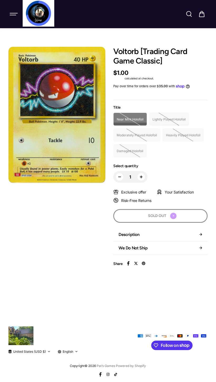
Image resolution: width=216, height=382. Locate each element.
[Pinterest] (143, 263)
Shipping (118, 78)
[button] (202, 14)
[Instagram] (108, 374)
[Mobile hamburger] (14, 14)
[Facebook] (128, 263)
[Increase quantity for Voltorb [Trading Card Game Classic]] (141, 177)
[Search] (189, 14)
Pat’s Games (106, 366)
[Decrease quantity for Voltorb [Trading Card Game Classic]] (119, 177)
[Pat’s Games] (38, 13)
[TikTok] (115, 374)
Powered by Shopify (131, 366)
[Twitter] (136, 263)
